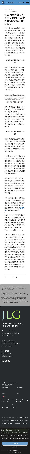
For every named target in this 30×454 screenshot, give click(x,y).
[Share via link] (16, 277)
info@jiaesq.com (7, 356)
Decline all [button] (15, 447)
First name (5, 387)
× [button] (28, 429)
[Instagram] (5, 361)
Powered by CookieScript (15, 452)
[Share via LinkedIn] (12, 277)
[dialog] (15, 441)
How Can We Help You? (9, 407)
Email (18, 393)
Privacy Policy (4, 440)
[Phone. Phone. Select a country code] (4, 396)
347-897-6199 (6, 354)
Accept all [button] (15, 443)
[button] (15, 450)
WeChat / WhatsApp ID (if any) (22, 400)
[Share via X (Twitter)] (9, 277)
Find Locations (6, 346)
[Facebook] (8, 361)
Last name (19, 387)
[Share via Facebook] (5, 277)
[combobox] (8, 404)
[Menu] (27, 2)
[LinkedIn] (3, 361)
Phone (4, 393)
